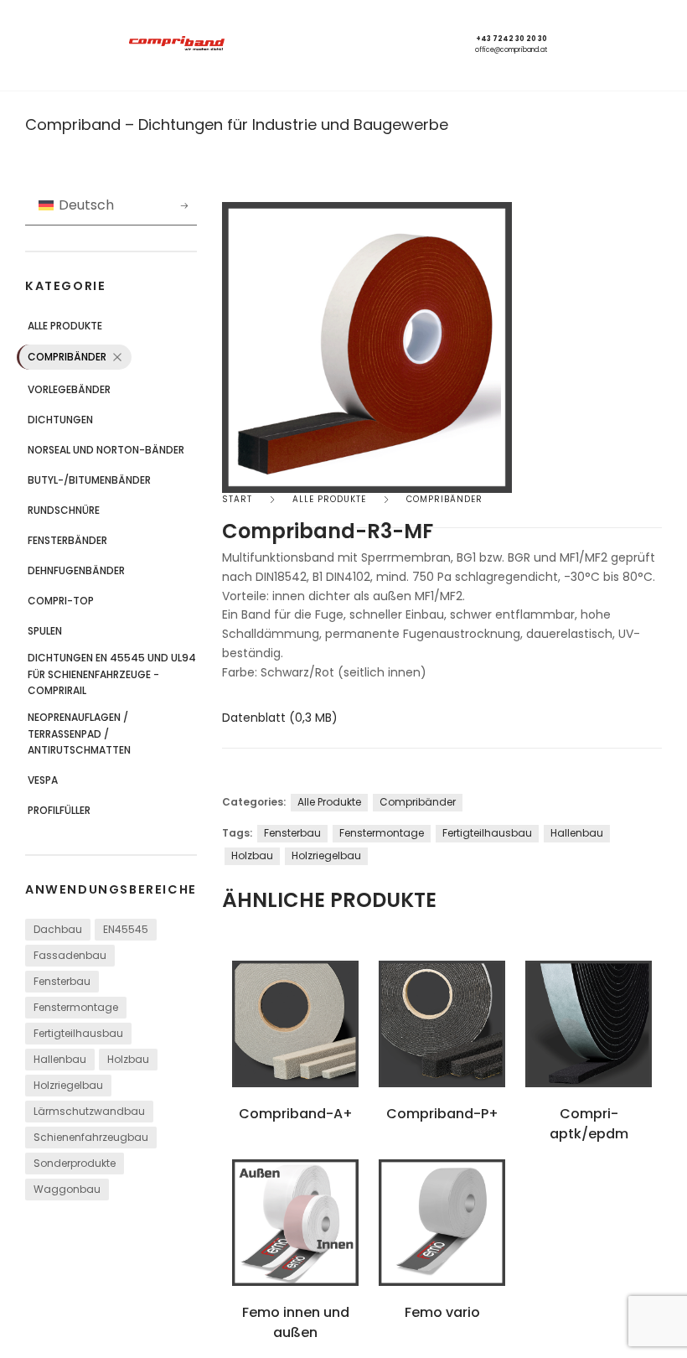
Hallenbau (60, 1059)
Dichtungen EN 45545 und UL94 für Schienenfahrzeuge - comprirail (112, 673)
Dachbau (58, 929)
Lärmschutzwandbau (89, 1111)
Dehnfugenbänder (76, 570)
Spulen (45, 631)
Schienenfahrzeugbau (91, 1137)
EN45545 (125, 929)
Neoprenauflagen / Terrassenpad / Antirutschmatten (79, 733)
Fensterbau (62, 981)
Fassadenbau (70, 955)
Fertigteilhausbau (78, 1033)
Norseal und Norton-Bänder (106, 450)
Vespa (43, 780)
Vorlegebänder (69, 389)
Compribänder (67, 357)
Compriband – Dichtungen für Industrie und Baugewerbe (236, 124)
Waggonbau (67, 1189)
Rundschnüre (64, 510)
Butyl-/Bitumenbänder (89, 480)
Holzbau (128, 1059)
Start (237, 499)
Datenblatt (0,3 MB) (280, 717)
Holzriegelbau (68, 1085)
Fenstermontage (76, 1007)
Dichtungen (60, 419)
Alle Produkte (65, 326)
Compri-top (61, 600)
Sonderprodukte (75, 1163)
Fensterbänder (67, 540)
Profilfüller (59, 810)
